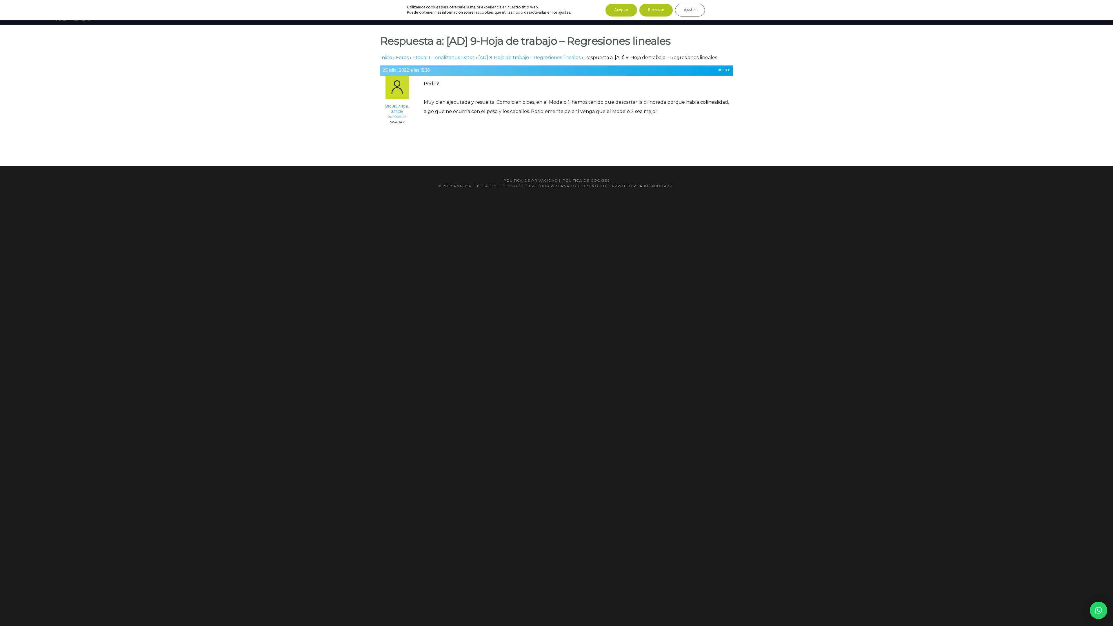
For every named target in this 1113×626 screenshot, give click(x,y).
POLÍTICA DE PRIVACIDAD (530, 180)
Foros (402, 57)
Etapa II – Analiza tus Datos (443, 57)
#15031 (724, 70)
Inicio (386, 57)
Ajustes (690, 10)
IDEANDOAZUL (659, 186)
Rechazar (656, 10)
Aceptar (621, 10)
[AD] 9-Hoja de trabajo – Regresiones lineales (529, 57)
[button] (1098, 610)
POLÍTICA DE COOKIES (586, 180)
